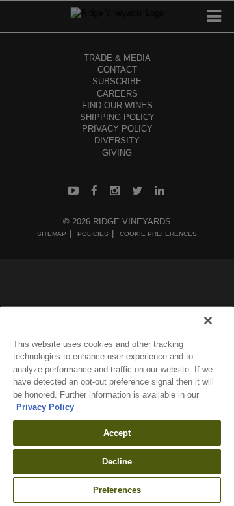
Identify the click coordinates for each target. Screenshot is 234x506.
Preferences (117, 490)
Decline (117, 461)
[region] (117, 406)
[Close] (208, 320)
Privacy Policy (45, 407)
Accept (117, 433)
